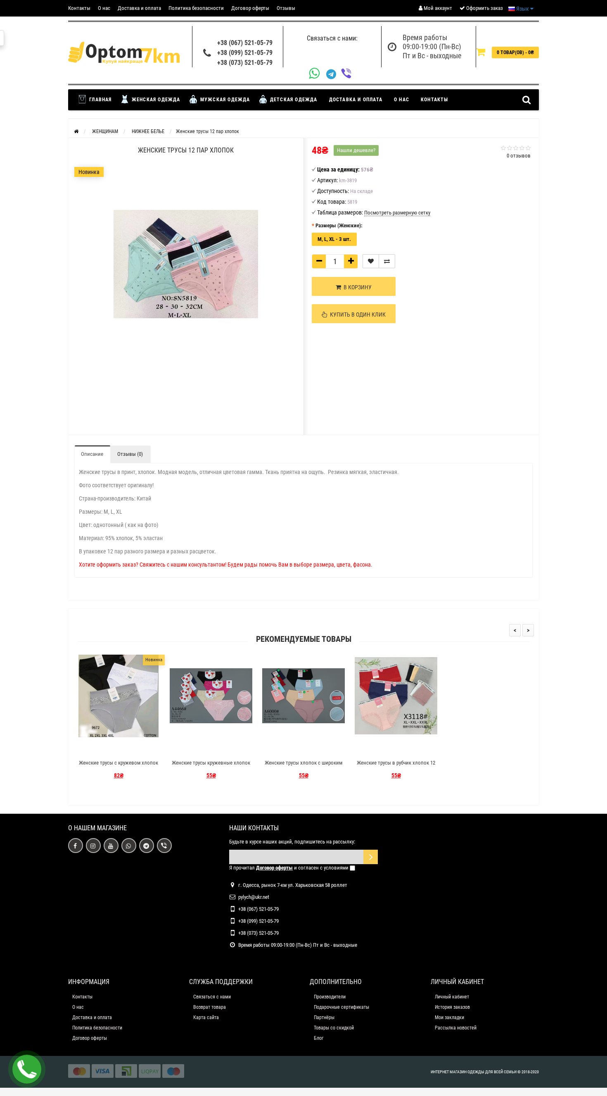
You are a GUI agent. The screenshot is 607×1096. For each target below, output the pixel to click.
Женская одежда (155, 99)
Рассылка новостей (456, 1028)
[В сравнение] (387, 261)
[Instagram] (93, 845)
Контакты (79, 8)
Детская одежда (293, 99)
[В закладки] (371, 261)
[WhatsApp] (317, 74)
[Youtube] (111, 845)
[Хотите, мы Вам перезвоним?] (26, 1069)
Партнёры (324, 1017)
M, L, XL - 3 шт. (334, 239)
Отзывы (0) (130, 454)
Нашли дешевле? (356, 150)
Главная (100, 99)
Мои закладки (449, 1017)
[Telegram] (333, 74)
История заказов (452, 1007)
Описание (92, 454)
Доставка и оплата (139, 8)
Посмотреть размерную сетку (397, 213)
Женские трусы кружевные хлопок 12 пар (211, 766)
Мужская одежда (224, 99)
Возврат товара (209, 1007)
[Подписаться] (370, 857)
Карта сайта (206, 1017)
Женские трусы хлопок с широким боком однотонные (303, 766)
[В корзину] (99, 748)
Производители (330, 997)
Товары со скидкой (334, 1028)
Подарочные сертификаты (341, 1007)
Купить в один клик (356, 314)
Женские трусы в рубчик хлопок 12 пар (396, 766)
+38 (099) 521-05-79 (245, 53)
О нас (104, 8)
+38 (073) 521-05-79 (245, 63)
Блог (318, 1038)
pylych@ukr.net (253, 897)
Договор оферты (250, 8)
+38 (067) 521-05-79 (245, 43)
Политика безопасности (196, 8)
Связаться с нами (212, 997)
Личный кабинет (452, 997)
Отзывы (286, 8)
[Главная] (76, 131)
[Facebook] (75, 845)
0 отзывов (519, 155)
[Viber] (348, 74)
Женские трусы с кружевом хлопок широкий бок (118, 766)
